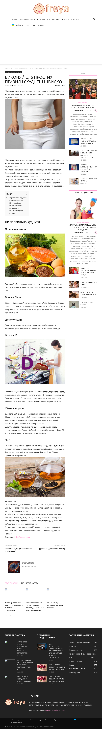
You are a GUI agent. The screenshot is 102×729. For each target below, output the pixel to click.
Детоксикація (17, 205)
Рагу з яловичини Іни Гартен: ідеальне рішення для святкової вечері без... (25, 664)
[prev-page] (6, 615)
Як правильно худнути (17, 198)
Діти (48, 19)
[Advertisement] (51, 46)
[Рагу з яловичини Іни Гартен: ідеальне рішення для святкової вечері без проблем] (35, 594)
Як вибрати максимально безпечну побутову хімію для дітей (83, 227)
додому (7, 68)
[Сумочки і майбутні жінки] (74, 284)
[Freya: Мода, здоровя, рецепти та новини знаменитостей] (51, 8)
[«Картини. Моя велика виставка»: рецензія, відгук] (74, 141)
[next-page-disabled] (10, 615)
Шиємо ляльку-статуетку (86, 303)
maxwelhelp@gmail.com (55, 710)
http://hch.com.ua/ (22, 537)
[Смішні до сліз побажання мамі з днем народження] (42, 679)
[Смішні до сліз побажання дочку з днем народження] (42, 667)
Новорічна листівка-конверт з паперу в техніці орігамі (88, 271)
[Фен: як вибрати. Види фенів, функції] (74, 294)
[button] (94, 19)
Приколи (65, 19)
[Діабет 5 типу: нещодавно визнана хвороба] (56, 594)
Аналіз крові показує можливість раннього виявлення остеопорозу (22, 647)
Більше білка (16, 203)
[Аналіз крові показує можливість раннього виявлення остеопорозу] (14, 594)
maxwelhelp (11, 86)
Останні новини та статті (35, 25)
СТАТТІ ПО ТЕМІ (11, 583)
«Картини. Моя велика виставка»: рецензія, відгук (88, 141)
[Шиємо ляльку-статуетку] (74, 304)
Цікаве (14, 19)
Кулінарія (55, 19)
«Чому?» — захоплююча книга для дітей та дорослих (88, 168)
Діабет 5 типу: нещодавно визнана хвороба (55, 605)
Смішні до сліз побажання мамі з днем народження (56, 679)
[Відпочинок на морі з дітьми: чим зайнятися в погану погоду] (74, 153)
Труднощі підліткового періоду (51, 548)
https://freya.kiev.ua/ (29, 566)
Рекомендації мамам (27, 19)
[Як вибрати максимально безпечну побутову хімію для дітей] (83, 208)
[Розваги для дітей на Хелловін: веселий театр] (83, 89)
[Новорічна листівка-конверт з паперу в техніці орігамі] (74, 270)
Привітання (75, 19)
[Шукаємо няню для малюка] (74, 181)
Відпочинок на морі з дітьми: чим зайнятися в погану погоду (88, 154)
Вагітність (41, 19)
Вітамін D (15, 208)
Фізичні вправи (17, 211)
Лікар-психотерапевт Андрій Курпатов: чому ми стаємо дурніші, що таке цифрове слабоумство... (56, 651)
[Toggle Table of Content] (23, 194)
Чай (13, 213)
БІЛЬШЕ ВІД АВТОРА (29, 583)
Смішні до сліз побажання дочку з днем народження (57, 667)
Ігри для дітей (82, 102)
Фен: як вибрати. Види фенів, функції (88, 293)
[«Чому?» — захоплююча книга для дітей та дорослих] (74, 167)
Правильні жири (17, 200)
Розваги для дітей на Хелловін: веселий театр (83, 106)
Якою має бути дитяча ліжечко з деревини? (18, 549)
